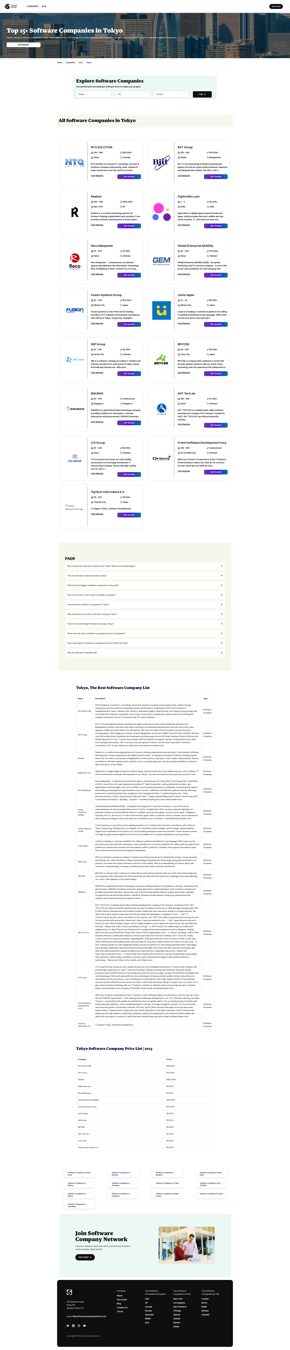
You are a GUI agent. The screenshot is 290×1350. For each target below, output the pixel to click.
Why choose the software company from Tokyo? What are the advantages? (101, 566)
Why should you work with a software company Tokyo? (92, 614)
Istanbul (205, 1314)
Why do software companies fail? (82, 653)
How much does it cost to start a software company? (91, 595)
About (119, 1295)
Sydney (205, 1310)
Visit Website (97, 176)
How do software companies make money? (86, 576)
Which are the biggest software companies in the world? (92, 585)
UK (146, 1302)
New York (177, 1299)
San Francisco (180, 1306)
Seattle (176, 1318)
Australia (149, 1314)
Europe (148, 1310)
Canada (148, 1306)
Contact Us (122, 1307)
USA (147, 1299)
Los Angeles (179, 1302)
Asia (147, 1322)
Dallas (176, 1326)
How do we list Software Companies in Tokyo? (88, 604)
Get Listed (122, 1299)
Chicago (177, 1310)
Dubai (204, 1306)
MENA (148, 1318)
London (205, 1299)
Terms (120, 1311)
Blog (44, 6)
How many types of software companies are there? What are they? (97, 643)
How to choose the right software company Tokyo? (90, 624)
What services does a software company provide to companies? (96, 633)
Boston (176, 1322)
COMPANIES (32, 6)
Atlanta (176, 1314)
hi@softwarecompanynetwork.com (89, 1316)
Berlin (204, 1302)
